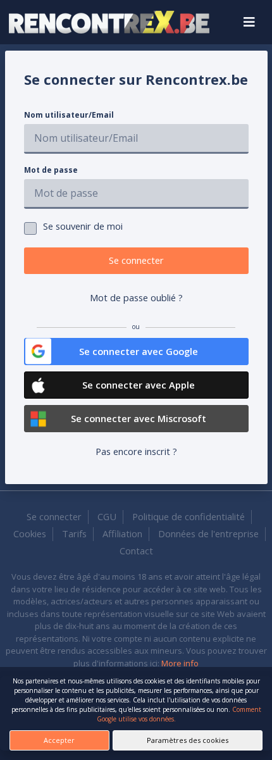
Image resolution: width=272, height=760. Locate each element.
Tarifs (74, 533)
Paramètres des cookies (187, 740)
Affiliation (122, 533)
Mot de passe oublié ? (136, 297)
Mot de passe (51, 170)
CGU (106, 516)
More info (180, 663)
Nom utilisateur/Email (69, 114)
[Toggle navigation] (249, 22)
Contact (136, 550)
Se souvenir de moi (83, 226)
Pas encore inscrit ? (136, 451)
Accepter (59, 740)
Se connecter (136, 260)
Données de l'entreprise (208, 533)
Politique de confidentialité (188, 516)
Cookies (29, 533)
